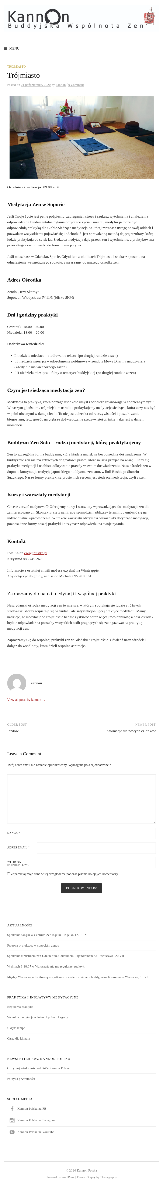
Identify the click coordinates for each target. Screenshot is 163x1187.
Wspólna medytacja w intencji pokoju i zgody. (38, 1017)
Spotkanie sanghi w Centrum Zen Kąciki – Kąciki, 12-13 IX (47, 935)
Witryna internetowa (18, 863)
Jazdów (12, 731)
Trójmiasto (16, 66)
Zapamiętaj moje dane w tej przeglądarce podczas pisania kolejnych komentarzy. (65, 874)
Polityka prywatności (21, 1078)
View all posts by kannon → (26, 699)
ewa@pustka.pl (35, 553)
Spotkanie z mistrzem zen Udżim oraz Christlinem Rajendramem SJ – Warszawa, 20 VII (65, 956)
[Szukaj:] (155, 48)
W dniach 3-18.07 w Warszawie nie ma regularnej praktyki (46, 966)
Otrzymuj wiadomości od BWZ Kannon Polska (38, 1068)
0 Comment (76, 84)
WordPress (68, 1177)
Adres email (18, 847)
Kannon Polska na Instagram (36, 1120)
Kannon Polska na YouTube (35, 1132)
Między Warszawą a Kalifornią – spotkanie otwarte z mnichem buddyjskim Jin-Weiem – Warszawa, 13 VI (77, 977)
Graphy (91, 1177)
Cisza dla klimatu (18, 1038)
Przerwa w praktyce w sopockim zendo (33, 945)
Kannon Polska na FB (31, 1108)
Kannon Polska (87, 1170)
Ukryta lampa (16, 1028)
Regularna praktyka (20, 1006)
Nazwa (13, 833)
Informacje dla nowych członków (130, 731)
